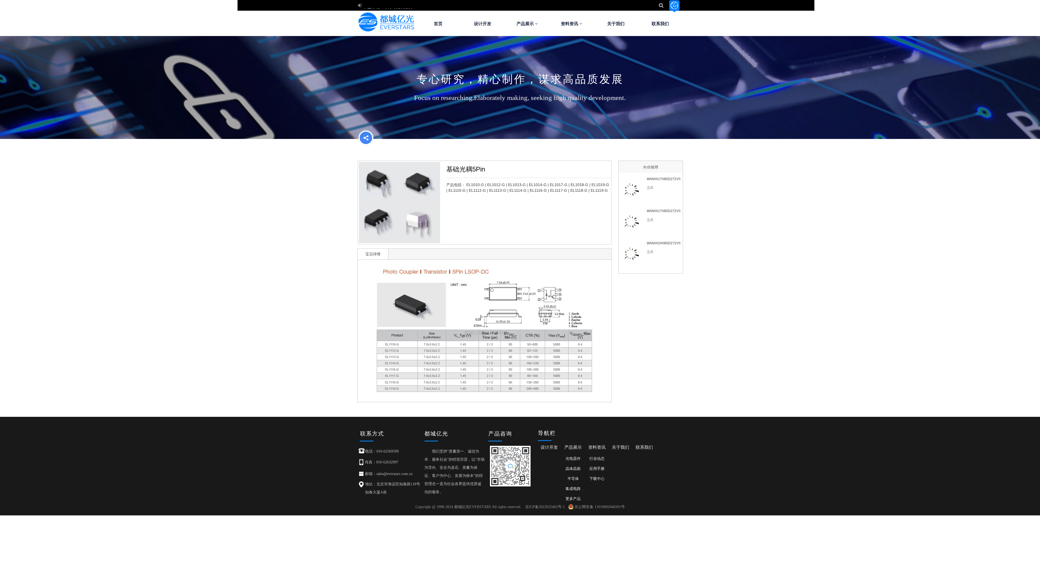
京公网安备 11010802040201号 (599, 507)
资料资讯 (570, 23)
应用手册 (596, 468)
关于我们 (616, 23)
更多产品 (573, 498)
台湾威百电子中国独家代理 (389, 3)
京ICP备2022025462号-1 (545, 507)
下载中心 (596, 478)
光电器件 (573, 458)
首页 (438, 23)
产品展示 (525, 23)
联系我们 (660, 23)
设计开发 (482, 23)
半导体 (573, 478)
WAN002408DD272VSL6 (663, 243)
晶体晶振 (573, 468)
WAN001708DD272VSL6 (663, 211)
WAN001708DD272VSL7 (663, 179)
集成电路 (573, 488)
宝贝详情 (373, 254)
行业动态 (596, 458)
